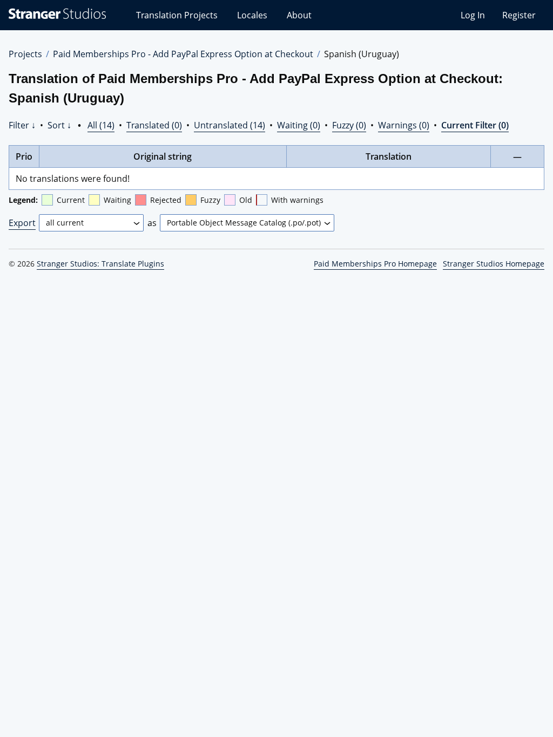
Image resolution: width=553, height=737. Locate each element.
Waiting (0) (298, 125)
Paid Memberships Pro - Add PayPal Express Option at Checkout (183, 54)
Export (22, 223)
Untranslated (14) (229, 125)
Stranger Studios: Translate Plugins (100, 263)
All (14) (100, 125)
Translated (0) (154, 125)
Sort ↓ (59, 125)
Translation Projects (177, 15)
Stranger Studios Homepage (493, 263)
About (299, 15)
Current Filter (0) (475, 125)
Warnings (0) (403, 125)
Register (519, 15)
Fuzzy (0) (349, 125)
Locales (252, 15)
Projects (25, 54)
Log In (473, 15)
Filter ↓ (22, 125)
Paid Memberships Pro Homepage (375, 263)
